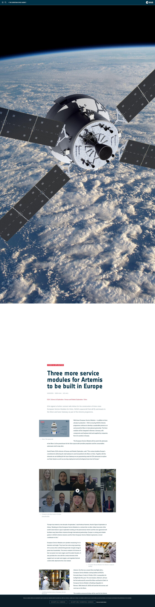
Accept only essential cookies (82, 602)
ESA (48, 399)
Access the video (45, 516)
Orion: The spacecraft (47, 439)
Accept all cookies (58, 602)
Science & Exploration (57, 399)
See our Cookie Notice (101, 602)
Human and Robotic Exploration (74, 399)
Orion (85, 399)
